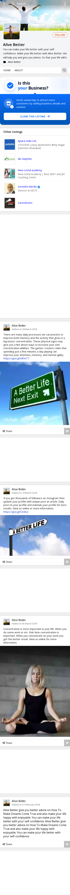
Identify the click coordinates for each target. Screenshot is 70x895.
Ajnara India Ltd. (27, 141)
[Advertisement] (35, 266)
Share (9, 431)
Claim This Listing (32, 116)
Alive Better (19, 325)
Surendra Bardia (27, 186)
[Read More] (67, 431)
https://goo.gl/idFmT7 (16, 358)
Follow (60, 34)
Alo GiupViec (25, 158)
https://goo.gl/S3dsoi (15, 511)
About (19, 70)
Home (7, 70)
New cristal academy (30, 170)
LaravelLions (25, 202)
